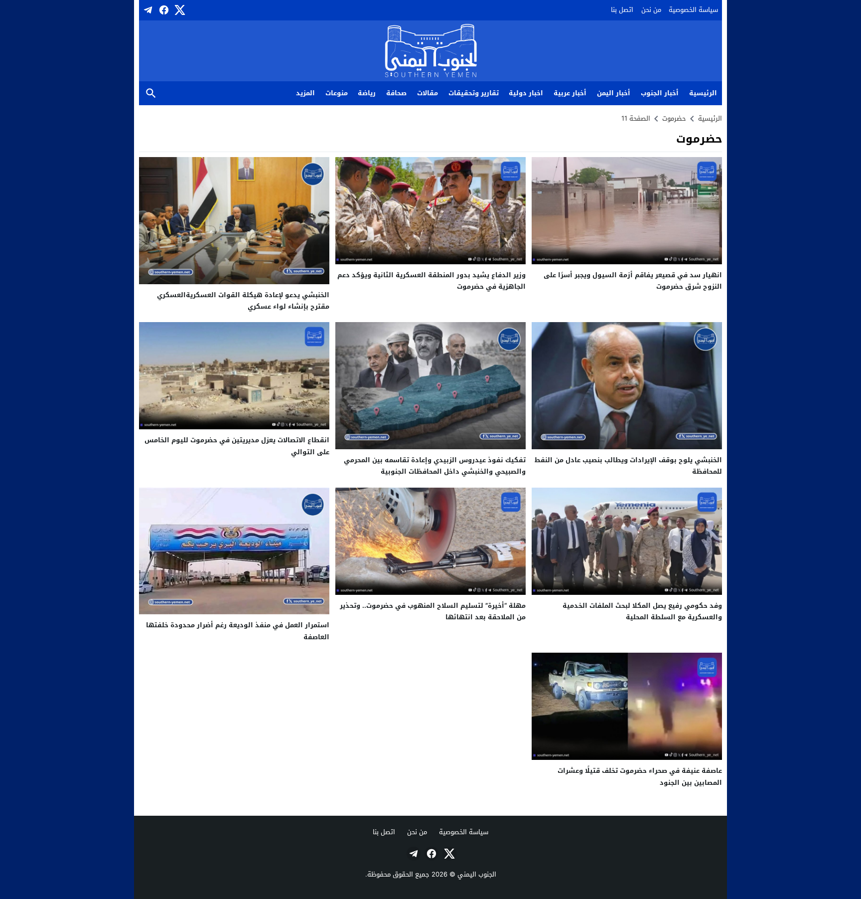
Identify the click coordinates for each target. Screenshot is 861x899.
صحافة (396, 93)
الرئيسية (703, 93)
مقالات (427, 93)
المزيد (305, 93)
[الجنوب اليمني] (431, 51)
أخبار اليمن (613, 93)
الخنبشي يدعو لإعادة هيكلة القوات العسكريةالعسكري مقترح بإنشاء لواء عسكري (243, 301)
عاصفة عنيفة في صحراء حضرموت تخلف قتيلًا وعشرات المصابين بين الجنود (640, 776)
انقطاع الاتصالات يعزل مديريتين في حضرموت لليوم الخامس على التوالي (236, 446)
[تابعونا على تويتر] (179, 10)
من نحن (651, 9)
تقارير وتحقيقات (473, 93)
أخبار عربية (570, 93)
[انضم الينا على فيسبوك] (163, 10)
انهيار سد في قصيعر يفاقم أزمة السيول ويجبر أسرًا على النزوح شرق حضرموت (633, 281)
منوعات (336, 93)
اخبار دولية (526, 93)
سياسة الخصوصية (693, 9)
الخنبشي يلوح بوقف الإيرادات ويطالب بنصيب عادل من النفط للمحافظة (628, 466)
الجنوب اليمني (476, 874)
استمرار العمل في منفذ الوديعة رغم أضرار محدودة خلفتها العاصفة (237, 631)
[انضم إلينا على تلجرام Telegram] (147, 10)
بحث (151, 93)
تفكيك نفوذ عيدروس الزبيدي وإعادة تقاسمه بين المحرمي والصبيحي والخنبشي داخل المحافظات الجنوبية (435, 466)
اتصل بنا (622, 9)
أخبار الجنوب (660, 93)
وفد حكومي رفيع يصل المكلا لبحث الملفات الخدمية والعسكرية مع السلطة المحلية (642, 611)
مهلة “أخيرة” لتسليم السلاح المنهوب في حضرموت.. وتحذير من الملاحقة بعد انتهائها (433, 611)
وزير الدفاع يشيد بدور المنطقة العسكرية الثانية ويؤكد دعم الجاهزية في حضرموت (431, 281)
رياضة (367, 93)
